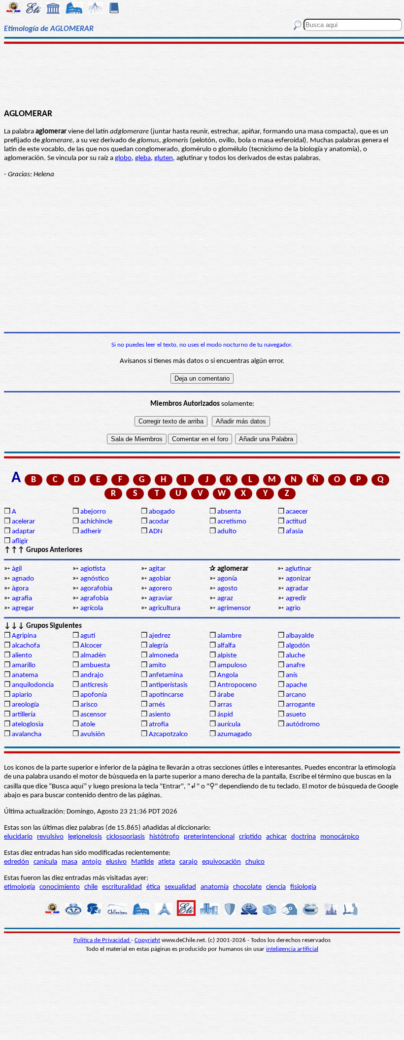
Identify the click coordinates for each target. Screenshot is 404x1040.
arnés (157, 705)
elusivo (116, 862)
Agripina (24, 636)
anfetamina (166, 675)
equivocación (221, 862)
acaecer (297, 512)
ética (153, 887)
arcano (296, 695)
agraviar (160, 598)
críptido (250, 837)
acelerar (23, 521)
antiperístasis (168, 685)
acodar (159, 521)
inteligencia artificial (292, 949)
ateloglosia (27, 724)
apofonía (93, 695)
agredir (296, 598)
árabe (225, 695)
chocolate (247, 887)
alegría (158, 646)
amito (157, 665)
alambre (229, 636)
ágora (20, 588)
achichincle (96, 521)
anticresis (94, 685)
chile (91, 887)
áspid (225, 714)
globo (123, 158)
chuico (255, 862)
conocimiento (59, 887)
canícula (45, 862)
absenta (229, 512)
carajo (188, 862)
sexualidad (180, 887)
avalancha (26, 734)
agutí (87, 636)
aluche (295, 655)
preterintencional (209, 837)
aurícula (228, 724)
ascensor (93, 714)
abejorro (93, 512)
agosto (227, 588)
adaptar (23, 531)
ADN (156, 531)
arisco (89, 705)
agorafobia (96, 588)
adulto (226, 531)
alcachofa (26, 646)
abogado (162, 512)
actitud (296, 521)
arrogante (300, 705)
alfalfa (226, 646)
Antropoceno (237, 685)
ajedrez (159, 636)
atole (87, 724)
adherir (90, 531)
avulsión (92, 734)
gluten (163, 158)
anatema (25, 675)
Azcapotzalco (168, 734)
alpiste (226, 655)
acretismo (231, 521)
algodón (298, 646)
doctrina (303, 837)
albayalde (300, 636)
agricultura (164, 608)
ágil (17, 569)
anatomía (215, 887)
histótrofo (164, 837)
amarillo (23, 665)
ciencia (276, 887)
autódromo (303, 724)
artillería (23, 714)
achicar (276, 837)
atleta (166, 862)
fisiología (303, 887)
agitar (157, 569)
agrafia (22, 598)
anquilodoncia (33, 685)
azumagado (234, 734)
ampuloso (232, 665)
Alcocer (91, 646)
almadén (93, 655)
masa (69, 862)
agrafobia (94, 598)
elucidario (18, 837)
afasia (294, 531)
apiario (22, 695)
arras (224, 705)
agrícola (91, 608)
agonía (227, 579)
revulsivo (50, 837)
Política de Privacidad (102, 940)
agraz (225, 598)
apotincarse (166, 695)
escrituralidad (122, 887)
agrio (293, 608)
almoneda (163, 655)
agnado (23, 579)
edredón (16, 862)
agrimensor (234, 608)
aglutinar (298, 569)
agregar (23, 608)
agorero (160, 588)
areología (25, 705)
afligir (20, 541)
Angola (227, 675)
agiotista (92, 569)
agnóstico (94, 579)
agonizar (298, 579)
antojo (91, 862)
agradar (297, 588)
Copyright (147, 940)
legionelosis (85, 837)
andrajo (91, 675)
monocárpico (339, 837)
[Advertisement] (202, 75)
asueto (296, 714)
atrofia (158, 724)
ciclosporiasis (125, 837)
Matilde (142, 862)
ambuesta (95, 665)
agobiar (160, 579)
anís (292, 675)
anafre (295, 665)
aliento (22, 655)
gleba (143, 158)
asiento (159, 714)
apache (296, 685)
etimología (19, 887)
